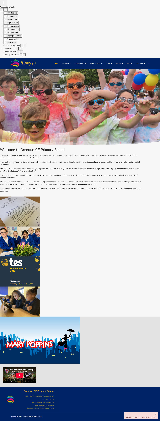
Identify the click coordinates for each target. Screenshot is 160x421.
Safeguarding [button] (79, 64)
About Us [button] (65, 64)
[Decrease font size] (17, 48)
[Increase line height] (21, 51)
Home (57, 64)
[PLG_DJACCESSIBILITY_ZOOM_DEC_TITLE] (21, 45)
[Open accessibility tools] (3, 3)
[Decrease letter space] (21, 54)
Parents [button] (118, 64)
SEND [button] (108, 64)
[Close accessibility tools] (6, 9)
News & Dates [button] (95, 64)
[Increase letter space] (24, 54)
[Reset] (2, 9)
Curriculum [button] (139, 64)
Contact (129, 64)
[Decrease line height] (18, 51)
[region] (80, 107)
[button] (3, 107)
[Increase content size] (25, 45)
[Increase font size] (20, 48)
